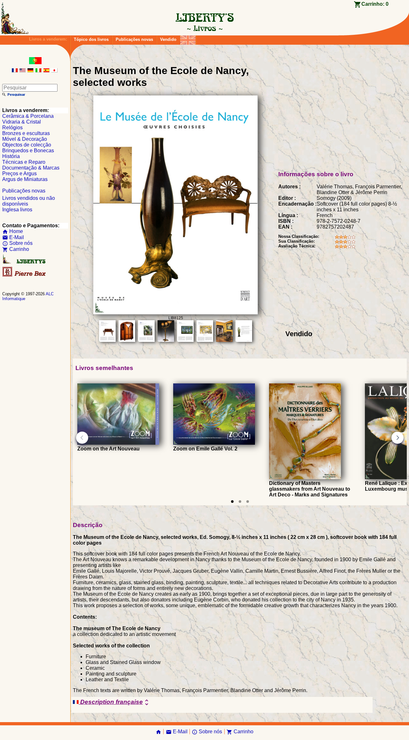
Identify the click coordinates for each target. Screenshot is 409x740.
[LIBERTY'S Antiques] (24, 262)
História (11, 156)
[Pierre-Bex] (24, 275)
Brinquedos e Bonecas (28, 150)
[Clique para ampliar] (175, 312)
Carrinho (15, 249)
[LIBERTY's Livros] (204, 28)
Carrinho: (375, 4)
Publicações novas (134, 39)
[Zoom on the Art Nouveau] (118, 443)
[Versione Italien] (38, 70)
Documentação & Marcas (30, 167)
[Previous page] (82, 438)
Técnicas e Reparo (23, 162)
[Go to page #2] (240, 501)
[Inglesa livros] (188, 38)
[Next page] (397, 438)
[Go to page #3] (247, 501)
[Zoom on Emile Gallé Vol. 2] (214, 443)
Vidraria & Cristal (21, 122)
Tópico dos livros (91, 39)
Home (12, 231)
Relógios (12, 127)
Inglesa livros (17, 209)
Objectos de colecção (26, 144)
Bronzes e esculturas (26, 133)
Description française (114, 702)
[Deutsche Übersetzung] (30, 70)
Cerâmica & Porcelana (28, 116)
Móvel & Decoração (24, 139)
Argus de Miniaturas (25, 179)
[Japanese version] (54, 70)
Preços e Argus (19, 173)
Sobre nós (17, 243)
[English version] (22, 70)
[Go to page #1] (232, 501)
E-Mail (13, 237)
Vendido (168, 39)
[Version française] (15, 70)
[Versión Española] (46, 70)
